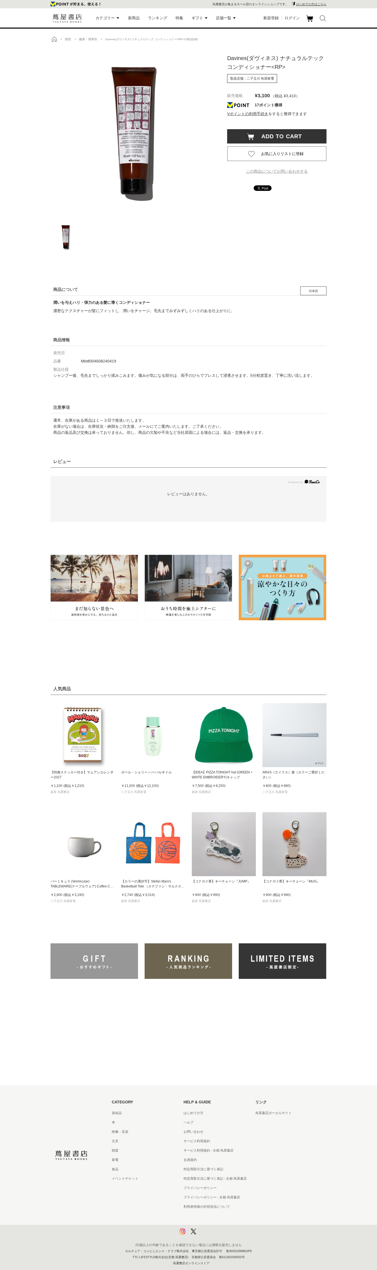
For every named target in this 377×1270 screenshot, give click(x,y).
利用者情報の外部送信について (207, 1207)
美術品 (117, 1113)
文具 (115, 1141)
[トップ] (54, 39)
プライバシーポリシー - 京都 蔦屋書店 (212, 1197)
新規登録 (271, 18)
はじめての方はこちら (311, 4)
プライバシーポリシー (200, 1188)
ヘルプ (188, 1122)
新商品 (134, 18)
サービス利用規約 (197, 1141)
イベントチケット (125, 1178)
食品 (115, 1169)
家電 (115, 1160)
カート (310, 22)
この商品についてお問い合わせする (277, 171)
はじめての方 (193, 1113)
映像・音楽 (120, 1132)
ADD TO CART (279, 136)
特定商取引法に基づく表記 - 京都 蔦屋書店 (215, 1178)
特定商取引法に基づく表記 (203, 1169)
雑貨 (115, 1150)
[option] (133, 130)
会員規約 (190, 1160)
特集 (179, 18)
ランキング (157, 18)
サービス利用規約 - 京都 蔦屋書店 (208, 1150)
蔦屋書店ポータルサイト (273, 1113)
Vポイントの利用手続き (247, 114)
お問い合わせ (193, 1132)
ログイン (292, 18)
